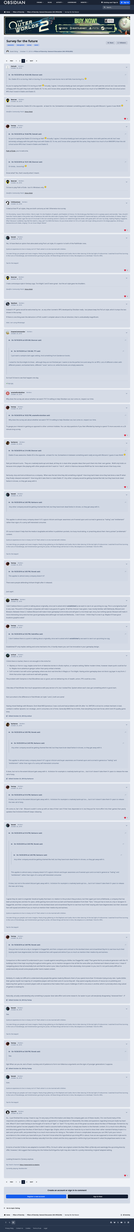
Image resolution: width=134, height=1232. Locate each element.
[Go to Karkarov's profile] (8, 443)
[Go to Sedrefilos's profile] (8, 600)
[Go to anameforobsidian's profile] (8, 393)
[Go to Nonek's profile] (8, 238)
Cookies (28, 1228)
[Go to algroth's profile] (8, 1112)
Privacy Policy (9, 1228)
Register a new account (36, 1196)
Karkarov (14, 442)
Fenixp (13, 126)
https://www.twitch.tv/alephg (29, 1165)
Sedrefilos (14, 599)
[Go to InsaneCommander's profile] (8, 332)
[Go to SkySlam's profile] (8, 304)
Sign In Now (97, 1196)
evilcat (13, 655)
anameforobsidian (18, 392)
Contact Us (19, 1228)
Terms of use (37, 1228)
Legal (45, 1228)
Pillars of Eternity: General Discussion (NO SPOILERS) (53, 51)
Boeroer (14, 99)
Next (31, 61)
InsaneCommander (18, 332)
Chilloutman (15, 202)
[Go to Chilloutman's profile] (8, 203)
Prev (11, 61)
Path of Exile (10, 151)
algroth (14, 1111)
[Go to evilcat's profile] (8, 655)
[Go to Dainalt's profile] (8, 67)
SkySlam (14, 303)
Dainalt (13, 66)
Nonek (13, 237)
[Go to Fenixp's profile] (8, 126)
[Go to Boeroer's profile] (8, 100)
